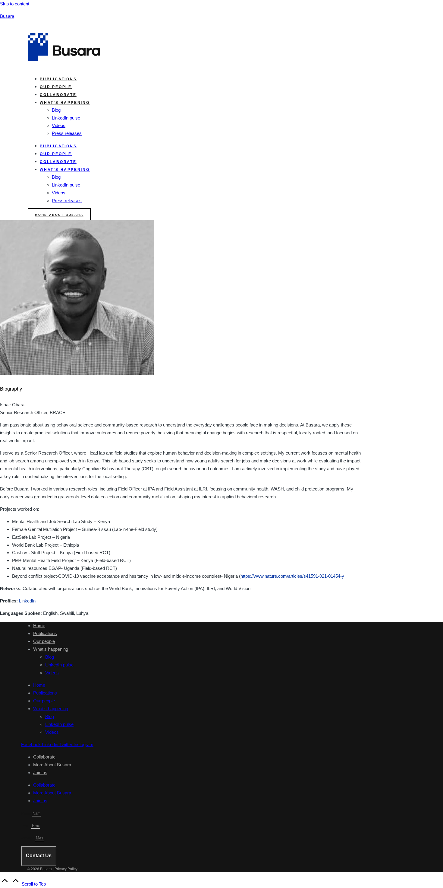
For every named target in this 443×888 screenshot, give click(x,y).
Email (26, 826)
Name (26, 813)
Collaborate (58, 95)
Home (39, 625)
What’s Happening (65, 103)
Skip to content (14, 3)
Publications (58, 79)
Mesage (28, 838)
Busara (7, 16)
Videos (58, 125)
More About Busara (52, 764)
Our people (44, 641)
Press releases (67, 133)
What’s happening (50, 649)
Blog (56, 110)
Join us (40, 772)
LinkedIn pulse (66, 117)
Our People (56, 87)
